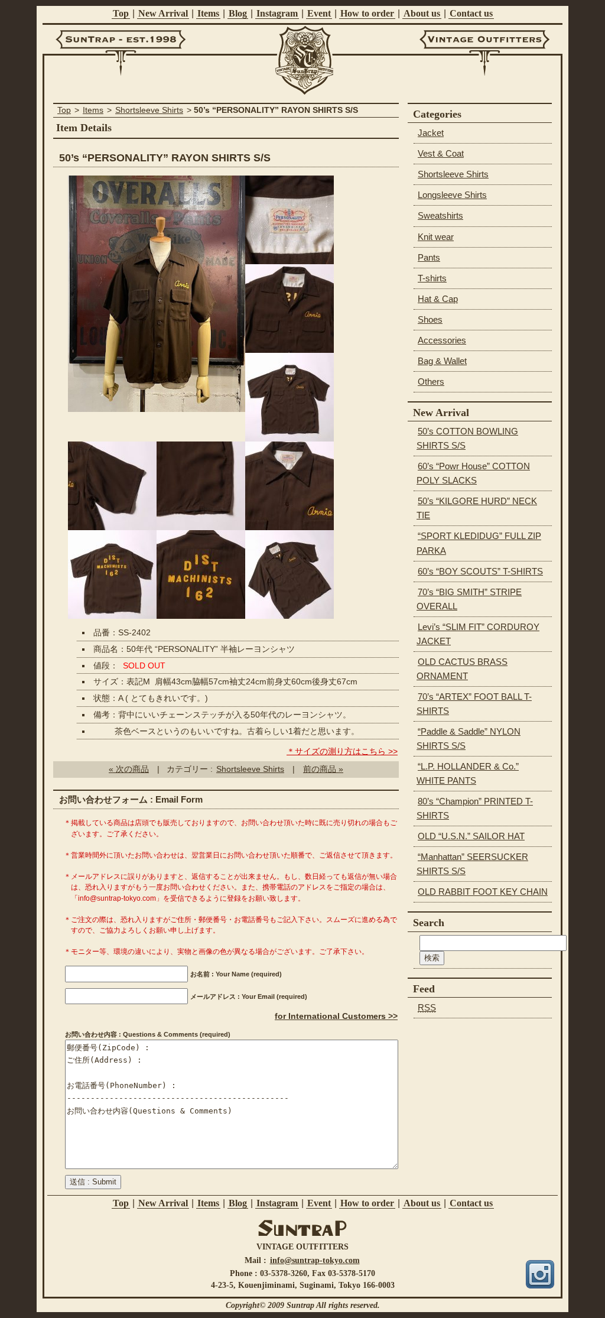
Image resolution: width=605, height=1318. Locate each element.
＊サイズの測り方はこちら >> (342, 751)
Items (208, 13)
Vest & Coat (441, 153)
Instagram (277, 13)
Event (319, 13)
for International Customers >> (336, 1016)
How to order (367, 13)
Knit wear (436, 237)
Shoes (430, 319)
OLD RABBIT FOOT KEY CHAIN (483, 892)
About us (422, 13)
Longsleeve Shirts (452, 195)
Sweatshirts (440, 215)
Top (121, 13)
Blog (238, 13)
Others (431, 381)
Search (428, 923)
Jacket (431, 133)
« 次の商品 (129, 769)
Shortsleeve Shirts (149, 110)
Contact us (471, 13)
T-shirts (432, 278)
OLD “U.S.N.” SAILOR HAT (471, 836)
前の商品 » (323, 769)
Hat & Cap (438, 299)
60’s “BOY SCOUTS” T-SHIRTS (480, 571)
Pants (429, 257)
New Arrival (163, 13)
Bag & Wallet (442, 361)
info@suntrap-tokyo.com (315, 1260)
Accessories (442, 340)
